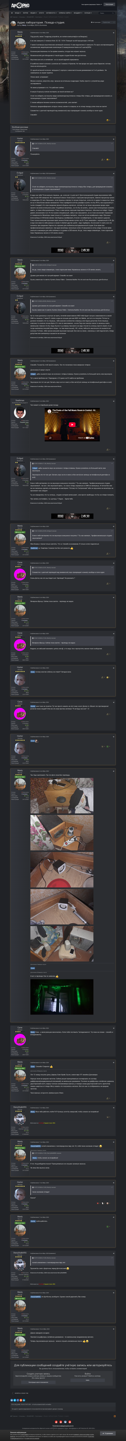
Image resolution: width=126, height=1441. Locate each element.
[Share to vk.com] (11, 1400)
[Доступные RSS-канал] (115, 1416)
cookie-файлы (24, 1434)
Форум (25, 13)
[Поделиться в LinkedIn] (24, 1400)
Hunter (20, 138)
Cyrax (20, 562)
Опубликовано (39, 32)
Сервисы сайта (65, 13)
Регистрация (109, 4)
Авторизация (96, 22)
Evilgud (20, 173)
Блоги (41, 13)
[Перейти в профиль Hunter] (20, 150)
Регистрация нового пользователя (38, 1382)
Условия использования (31, 1438)
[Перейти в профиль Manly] (13, 23)
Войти (87, 1380)
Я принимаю (108, 1433)
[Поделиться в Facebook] (17, 1400)
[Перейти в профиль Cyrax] (20, 574)
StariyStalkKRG (19, 1107)
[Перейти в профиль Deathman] (20, 412)
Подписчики (106, 22)
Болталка (43, 25)
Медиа (33, 13)
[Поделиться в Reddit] (20, 1400)
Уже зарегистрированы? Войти (91, 4)
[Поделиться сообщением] (113, 32)
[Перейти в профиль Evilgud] (20, 185)
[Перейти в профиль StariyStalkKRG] (20, 1119)
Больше (87, 13)
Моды (17, 13)
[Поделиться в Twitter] (14, 1400)
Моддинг (77, 13)
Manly (20, 32)
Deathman (20, 400)
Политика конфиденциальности (63, 1426)
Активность (51, 13)
